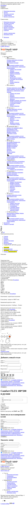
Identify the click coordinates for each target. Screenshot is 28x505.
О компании (10, 476)
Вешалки (12, 187)
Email (2, 362)
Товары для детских (15, 117)
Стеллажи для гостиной (16, 79)
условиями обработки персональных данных (11, 380)
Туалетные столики (15, 103)
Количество (5, 400)
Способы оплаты (8, 26)
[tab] (6, 247)
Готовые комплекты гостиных (15, 60)
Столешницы (13, 206)
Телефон (3, 421)
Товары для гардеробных (16, 169)
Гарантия (6, 30)
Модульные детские (12, 110)
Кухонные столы (14, 204)
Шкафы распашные (12, 146)
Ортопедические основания (17, 97)
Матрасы (12, 99)
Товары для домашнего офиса (15, 128)
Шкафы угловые (11, 147)
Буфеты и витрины (15, 73)
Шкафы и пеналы (14, 72)
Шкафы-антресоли (12, 143)
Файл (2, 425)
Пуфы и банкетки (14, 82)
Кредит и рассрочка (9, 16)
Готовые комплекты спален (14, 88)
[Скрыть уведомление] (1, 1)
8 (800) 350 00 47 (5, 46)
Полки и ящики (11, 152)
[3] (7, 375)
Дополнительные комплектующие (14, 209)
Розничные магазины (9, 11)
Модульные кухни (12, 196)
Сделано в (5, 503)
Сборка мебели (8, 15)
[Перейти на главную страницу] (9, 51)
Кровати (12, 96)
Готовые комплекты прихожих (15, 172)
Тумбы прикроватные (16, 101)
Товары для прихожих (16, 182)
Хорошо (3, 7)
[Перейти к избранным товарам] (1, 230)
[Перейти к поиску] (1, 227)
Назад (4, 54)
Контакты (6, 37)
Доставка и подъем (9, 14)
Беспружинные (8, 243)
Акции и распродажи (9, 33)
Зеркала (12, 83)
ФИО (2, 361)
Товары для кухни (15, 203)
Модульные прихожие (13, 175)
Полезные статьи (8, 34)
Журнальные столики (15, 78)
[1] (2, 375)
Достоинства (4, 365)
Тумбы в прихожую (15, 184)
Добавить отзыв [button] (5, 351)
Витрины (9, 150)
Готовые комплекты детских (14, 109)
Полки (11, 80)
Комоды (12, 75)
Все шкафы (10, 142)
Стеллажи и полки (15, 124)
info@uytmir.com (5, 470)
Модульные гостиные (12, 62)
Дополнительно (5, 372)
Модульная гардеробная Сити (15, 163)
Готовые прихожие (12, 174)
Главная (6, 236)
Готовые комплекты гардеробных (16, 161)
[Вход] (1, 228)
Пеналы (9, 149)
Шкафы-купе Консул (12, 145)
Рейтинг (3, 373)
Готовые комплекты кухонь (14, 195)
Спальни (6, 239)
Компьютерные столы (13, 130)
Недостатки (4, 369)
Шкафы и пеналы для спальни (18, 100)
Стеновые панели (14, 207)
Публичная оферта (12, 477)
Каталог (6, 238)
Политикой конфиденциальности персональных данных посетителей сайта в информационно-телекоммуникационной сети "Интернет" (12, 383)
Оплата (6, 12)
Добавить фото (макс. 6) (7, 376)
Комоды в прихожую (15, 186)
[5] (13, 375)
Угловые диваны (11, 214)
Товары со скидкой (9, 224)
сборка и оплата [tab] (11, 250)
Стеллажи (9, 153)
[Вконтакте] (4, 500)
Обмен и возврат (8, 29)
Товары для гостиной (15, 69)
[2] (4, 375)
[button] (2, 40)
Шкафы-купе (16, 142)
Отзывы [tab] (10, 251)
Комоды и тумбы (14, 120)
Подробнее (3, 5)
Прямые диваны (19, 213)
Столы (11, 121)
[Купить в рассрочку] (21, 411)
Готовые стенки (11, 61)
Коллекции (7, 222)
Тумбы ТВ (12, 76)
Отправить (3, 387)
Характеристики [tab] (8, 249)
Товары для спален (15, 93)
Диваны (12, 71)
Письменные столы (12, 129)
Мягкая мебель (11, 213)
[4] (10, 375)
